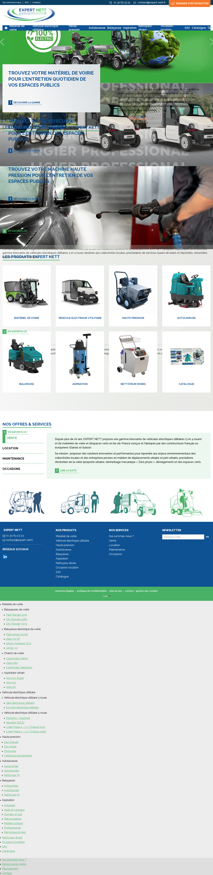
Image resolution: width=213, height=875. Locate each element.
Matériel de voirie (26, 318)
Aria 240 (11, 682)
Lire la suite (68, 470)
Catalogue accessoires (18, 755)
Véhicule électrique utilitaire (80, 318)
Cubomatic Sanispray (19, 667)
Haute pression (133, 318)
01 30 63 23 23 (121, 2)
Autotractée (11, 770)
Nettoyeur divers (133, 384)
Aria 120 (11, 687)
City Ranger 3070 (16, 623)
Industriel (9, 805)
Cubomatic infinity (17, 658)
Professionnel (12, 827)
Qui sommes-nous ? (121, 536)
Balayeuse (26, 384)
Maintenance (13, 458)
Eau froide (10, 746)
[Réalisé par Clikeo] (109, 596)
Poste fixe (10, 751)
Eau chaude (11, 742)
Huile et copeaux (14, 809)
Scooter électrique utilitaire (22, 707)
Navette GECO (15, 722)
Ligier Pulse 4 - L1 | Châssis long (25, 727)
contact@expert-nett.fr (151, 2)
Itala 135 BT (13, 638)
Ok (207, 536)
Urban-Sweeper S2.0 (18, 643)
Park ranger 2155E (17, 634)
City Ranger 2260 (16, 619)
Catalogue (186, 384)
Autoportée (11, 766)
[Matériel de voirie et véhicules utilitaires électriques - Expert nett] (28, 15)
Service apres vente (14, 864)
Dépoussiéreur (13, 818)
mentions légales (64, 591)
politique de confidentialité (91, 591)
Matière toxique (13, 823)
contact (129, 591)
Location (10, 448)
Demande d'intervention (192, 3)
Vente (12, 438)
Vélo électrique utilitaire (20, 703)
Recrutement (10, 868)
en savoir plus (17, 231)
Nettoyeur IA (12, 775)
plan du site (115, 591)
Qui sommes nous (11, 2)
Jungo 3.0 (12, 647)
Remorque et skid (15, 832)
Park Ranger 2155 (16, 614)
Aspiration (80, 384)
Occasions (11, 469)
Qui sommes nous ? (14, 859)
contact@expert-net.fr (19, 540)
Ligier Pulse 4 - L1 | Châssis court (26, 731)
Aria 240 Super (15, 678)
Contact (36, 2)
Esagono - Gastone (18, 718)
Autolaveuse (186, 318)
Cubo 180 (12, 663)
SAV (27, 2)
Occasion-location (67, 567)
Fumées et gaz (13, 814)
